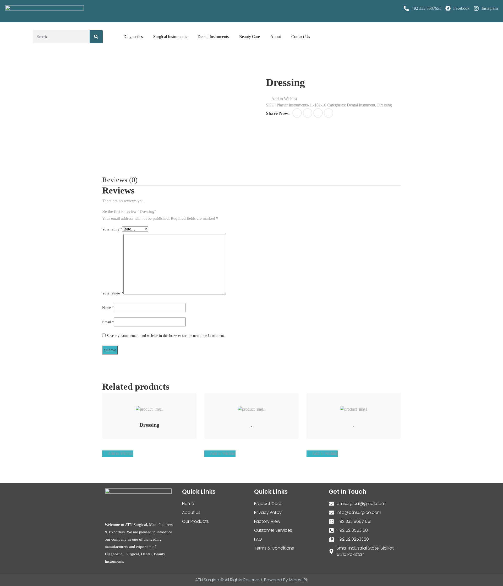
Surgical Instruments (170, 36)
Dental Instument (361, 105)
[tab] (120, 179)
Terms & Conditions (274, 548)
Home (188, 504)
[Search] (96, 36)
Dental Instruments (213, 36)
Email (108, 322)
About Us (191, 512)
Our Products (195, 521)
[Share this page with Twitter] (307, 113)
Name (108, 308)
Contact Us (300, 36)
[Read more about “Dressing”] (143, 406)
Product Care (267, 504)
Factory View (267, 521)
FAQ (258, 539)
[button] (281, 99)
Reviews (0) (120, 180)
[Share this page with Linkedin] (328, 113)
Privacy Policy (268, 512)
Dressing (384, 105)
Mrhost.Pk (298, 580)
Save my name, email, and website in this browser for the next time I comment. (166, 336)
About (275, 36)
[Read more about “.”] (245, 406)
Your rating (112, 229)
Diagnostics (133, 36)
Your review (112, 293)
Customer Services (273, 530)
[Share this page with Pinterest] (318, 113)
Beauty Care (249, 36)
